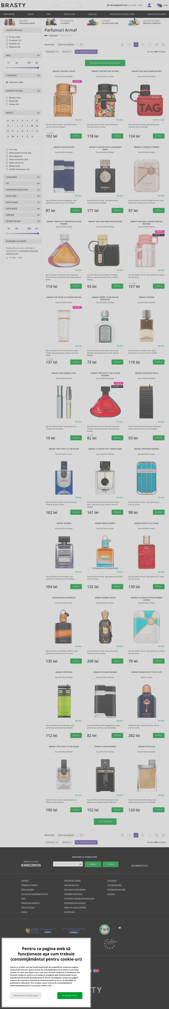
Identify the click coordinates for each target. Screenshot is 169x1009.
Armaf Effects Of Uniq (147, 523)
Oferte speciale (14, 30)
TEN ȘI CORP (69, 14)
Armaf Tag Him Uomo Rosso (146, 71)
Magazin (111, 894)
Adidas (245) (14, 166)
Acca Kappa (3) (15, 156)
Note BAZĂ (11, 208)
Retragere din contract (75, 903)
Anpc (23, 898)
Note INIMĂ (12, 202)
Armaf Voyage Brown (105, 672)
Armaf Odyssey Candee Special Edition (146, 222)
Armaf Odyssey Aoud (64, 71)
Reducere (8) (14, 47)
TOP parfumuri (67, 22)
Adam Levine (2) (16, 163)
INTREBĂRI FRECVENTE (73, 894)
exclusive (27, 22)
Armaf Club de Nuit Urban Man (105, 449)
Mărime (10, 215)
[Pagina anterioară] (122, 44)
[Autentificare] (149, 5)
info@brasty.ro (139, 865)
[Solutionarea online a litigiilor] (73, 933)
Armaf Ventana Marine (146, 449)
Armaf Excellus (146, 746)
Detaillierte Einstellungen (25, 995)
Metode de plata (71, 885)
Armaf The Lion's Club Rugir (64, 449)
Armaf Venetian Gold (146, 373)
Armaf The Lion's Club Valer (64, 746)
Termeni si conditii (29, 885)
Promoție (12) (15, 40)
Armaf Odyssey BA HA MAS (105, 71)
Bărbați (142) (14, 98)
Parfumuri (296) (16, 82)
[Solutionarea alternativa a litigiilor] (40, 933)
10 (157, 44)
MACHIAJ (92, 14)
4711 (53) (13, 149)
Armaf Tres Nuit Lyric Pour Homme (105, 374)
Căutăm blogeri (114, 885)
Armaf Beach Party (105, 523)
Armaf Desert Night (105, 597)
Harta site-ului (28, 907)
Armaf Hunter (146, 297)
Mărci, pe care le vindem (75, 907)
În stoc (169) (14, 37)
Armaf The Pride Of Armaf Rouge (63, 297)
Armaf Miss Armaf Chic (63, 373)
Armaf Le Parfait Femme (146, 147)
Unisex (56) (14, 104)
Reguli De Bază (27, 889)
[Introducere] (45, 35)
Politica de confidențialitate (34, 894)
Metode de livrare (72, 880)
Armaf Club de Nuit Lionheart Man (105, 148)
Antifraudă (69, 912)
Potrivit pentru (14, 91)
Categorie (11, 75)
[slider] (7, 68)
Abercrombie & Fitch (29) (20, 153)
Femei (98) (13, 101)
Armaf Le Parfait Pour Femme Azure (146, 598)
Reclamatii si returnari (74, 889)
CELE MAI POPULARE (152, 22)
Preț (8, 55)
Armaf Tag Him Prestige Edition (105, 221)
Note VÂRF (11, 196)
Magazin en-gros (157, 14)
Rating (24, 912)
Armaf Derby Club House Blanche (105, 298)
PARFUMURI (8, 14)
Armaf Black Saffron (64, 597)
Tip (7, 183)
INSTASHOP (112, 880)
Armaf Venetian (63, 672)
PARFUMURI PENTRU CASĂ (122, 14)
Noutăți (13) (14, 43)
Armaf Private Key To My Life (146, 672)
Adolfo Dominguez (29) (19, 169)
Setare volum (13, 221)
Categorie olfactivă (17, 189)
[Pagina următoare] (163, 44)
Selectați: (49, 44)
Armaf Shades (64, 523)
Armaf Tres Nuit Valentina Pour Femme (64, 222)
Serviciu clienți (31, 863)
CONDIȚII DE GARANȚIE (30, 903)
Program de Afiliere (116, 889)
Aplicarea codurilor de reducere (79, 898)
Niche (30, 14)
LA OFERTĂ (110, 22)
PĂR (48, 14)
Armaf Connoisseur (105, 746)
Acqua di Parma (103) (18, 159)
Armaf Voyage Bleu (64, 147)
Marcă (9, 112)
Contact (25, 880)
